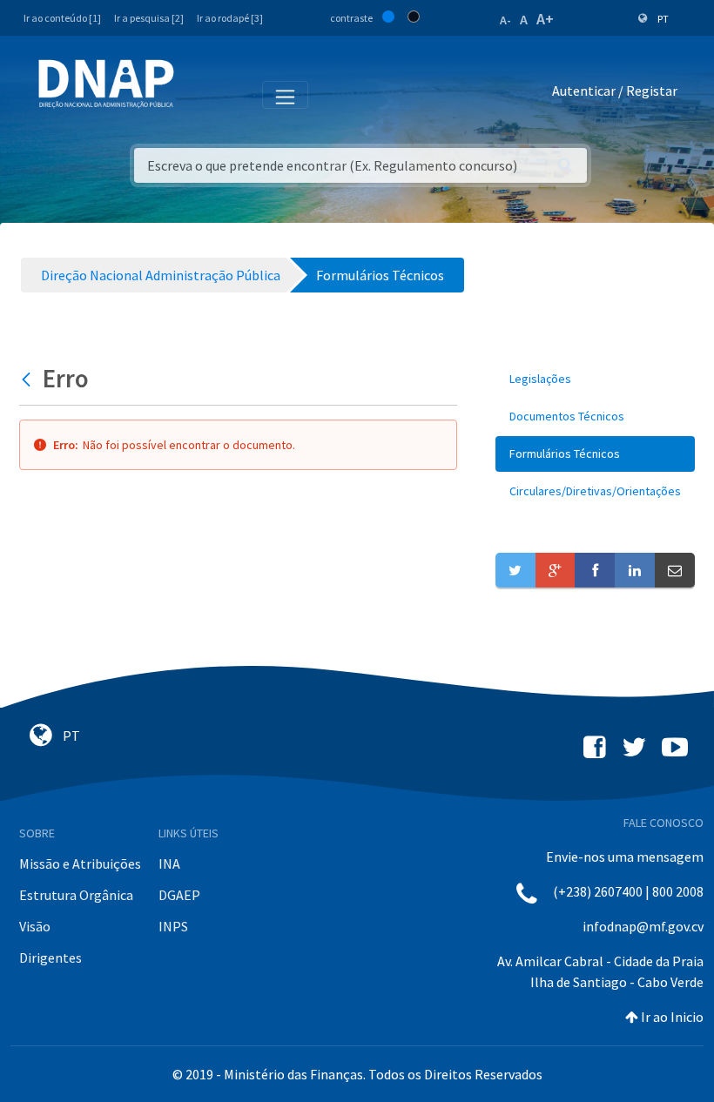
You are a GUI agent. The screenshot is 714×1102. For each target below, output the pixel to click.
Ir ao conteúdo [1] (62, 17)
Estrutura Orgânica (76, 895)
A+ (545, 19)
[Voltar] (28, 378)
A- (505, 20)
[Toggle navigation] (199, 94)
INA (169, 863)
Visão (35, 926)
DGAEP (179, 895)
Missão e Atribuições (80, 863)
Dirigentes (50, 957)
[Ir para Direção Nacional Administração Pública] (106, 83)
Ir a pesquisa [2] (149, 17)
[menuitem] (595, 379)
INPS (173, 926)
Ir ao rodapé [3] (230, 17)
